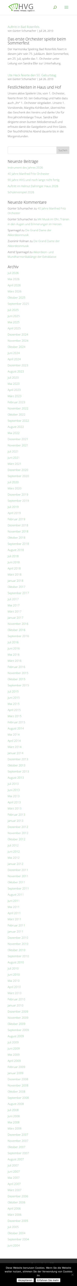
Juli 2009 (13, 1042)
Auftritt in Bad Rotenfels (23, 27)
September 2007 (18, 1153)
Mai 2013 (14, 796)
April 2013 (14, 802)
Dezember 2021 (18, 439)
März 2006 (14, 1214)
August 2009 (16, 1036)
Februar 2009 (16, 1067)
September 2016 (18, 636)
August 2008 (16, 1104)
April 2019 (14, 513)
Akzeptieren (25, 1280)
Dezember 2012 (18, 827)
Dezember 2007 (18, 1134)
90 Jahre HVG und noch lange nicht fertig (33, 180)
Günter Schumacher (24, 30)
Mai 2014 (14, 734)
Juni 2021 (14, 457)
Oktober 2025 (16, 297)
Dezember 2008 (18, 1079)
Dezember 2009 (18, 1011)
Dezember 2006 (18, 1196)
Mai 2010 (14, 981)
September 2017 (18, 593)
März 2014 (14, 747)
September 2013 (18, 771)
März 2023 (14, 396)
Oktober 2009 (16, 1024)
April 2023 (14, 390)
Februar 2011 (16, 925)
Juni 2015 (14, 697)
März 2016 (14, 660)
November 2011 (18, 876)
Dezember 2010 (18, 937)
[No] (72, 1274)
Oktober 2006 (16, 1202)
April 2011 (14, 913)
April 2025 (14, 328)
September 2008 (18, 1097)
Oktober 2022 (16, 414)
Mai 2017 (14, 605)
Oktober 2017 (16, 587)
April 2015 (14, 710)
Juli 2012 (13, 845)
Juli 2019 (13, 507)
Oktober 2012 (16, 839)
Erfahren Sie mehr (48, 1280)
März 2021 (14, 464)
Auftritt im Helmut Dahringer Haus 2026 (33, 186)
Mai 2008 (14, 1122)
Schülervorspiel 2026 (21, 192)
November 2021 (18, 445)
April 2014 (14, 741)
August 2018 (16, 550)
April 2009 (14, 1061)
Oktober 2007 (16, 1147)
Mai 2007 (14, 1178)
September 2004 (18, 1239)
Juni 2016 (14, 648)
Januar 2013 (15, 821)
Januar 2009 (15, 1073)
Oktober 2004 (16, 1233)
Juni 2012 (14, 851)
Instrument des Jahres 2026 (25, 167)
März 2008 (14, 1128)
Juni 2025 (14, 316)
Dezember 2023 (18, 365)
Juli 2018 (13, 556)
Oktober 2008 (16, 1091)
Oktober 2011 (16, 882)
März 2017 (14, 611)
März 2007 (14, 1190)
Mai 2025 (14, 322)
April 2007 (14, 1184)
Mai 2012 (14, 857)
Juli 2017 (13, 599)
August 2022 (16, 427)
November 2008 (18, 1085)
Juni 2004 (14, 1245)
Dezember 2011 (18, 870)
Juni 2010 (14, 974)
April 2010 (14, 987)
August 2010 (16, 962)
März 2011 (14, 919)
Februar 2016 (16, 667)
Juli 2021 (13, 451)
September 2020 (18, 476)
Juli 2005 (13, 1227)
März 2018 (14, 574)
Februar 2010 (16, 999)
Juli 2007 (13, 1165)
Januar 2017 (15, 617)
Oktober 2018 (16, 537)
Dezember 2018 (18, 525)
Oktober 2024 (16, 347)
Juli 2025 (13, 310)
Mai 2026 (14, 279)
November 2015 (18, 673)
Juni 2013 (14, 790)
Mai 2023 (14, 384)
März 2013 (14, 808)
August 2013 (16, 777)
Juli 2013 (13, 784)
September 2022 (18, 420)
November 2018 (18, 531)
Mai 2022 (14, 433)
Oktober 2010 (16, 950)
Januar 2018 (15, 580)
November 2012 (18, 833)
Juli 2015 (13, 691)
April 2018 (14, 568)
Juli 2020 (13, 482)
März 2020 (14, 488)
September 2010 (18, 956)
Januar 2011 (15, 931)
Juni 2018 (14, 562)
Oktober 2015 (16, 679)
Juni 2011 (14, 901)
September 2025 (18, 304)
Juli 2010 (13, 968)
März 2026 (14, 291)
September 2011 (18, 888)
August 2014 (16, 728)
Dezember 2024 (18, 334)
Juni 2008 (14, 1116)
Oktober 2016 (16, 630)
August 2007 (16, 1159)
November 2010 (18, 944)
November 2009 (18, 1017)
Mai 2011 (14, 907)
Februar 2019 (16, 519)
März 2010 (14, 993)
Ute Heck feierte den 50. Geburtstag (32, 75)
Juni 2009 (14, 1048)
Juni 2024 (14, 353)
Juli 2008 (13, 1110)
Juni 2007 (14, 1171)
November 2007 (18, 1141)
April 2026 (14, 285)
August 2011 (16, 894)
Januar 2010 (15, 1005)
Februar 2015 (16, 722)
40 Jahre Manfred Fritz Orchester (28, 174)
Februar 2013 (16, 814)
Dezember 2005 (18, 1221)
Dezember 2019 (18, 494)
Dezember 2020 (18, 470)
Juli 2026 (13, 273)
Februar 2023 (16, 402)
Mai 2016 (14, 654)
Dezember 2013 (18, 759)
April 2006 (14, 1208)
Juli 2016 (13, 642)
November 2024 (18, 340)
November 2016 (18, 624)
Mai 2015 (14, 704)
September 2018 (18, 544)
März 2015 (14, 716)
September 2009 (18, 1030)
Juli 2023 (13, 377)
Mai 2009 (14, 1054)
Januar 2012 (15, 864)
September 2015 (18, 685)
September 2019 (18, 500)
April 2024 (14, 359)
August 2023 (16, 371)
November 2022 (18, 408)
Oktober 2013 (16, 765)
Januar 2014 (15, 753)
